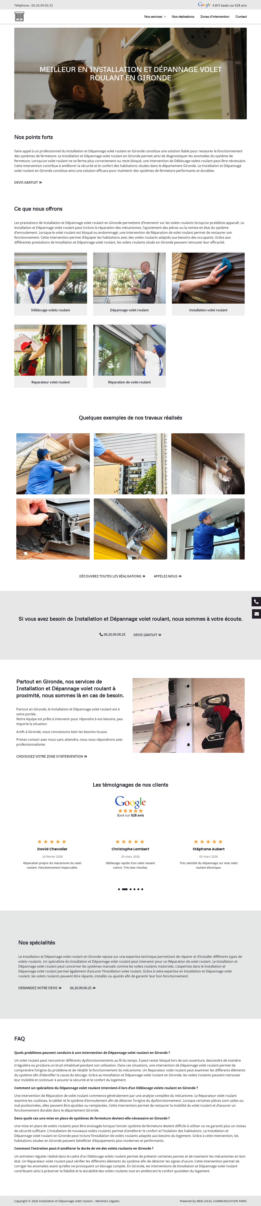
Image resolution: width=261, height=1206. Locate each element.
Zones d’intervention (214, 16)
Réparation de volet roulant (129, 382)
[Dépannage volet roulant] (129, 278)
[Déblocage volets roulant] (50, 278)
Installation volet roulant (208, 310)
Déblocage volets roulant (50, 310)
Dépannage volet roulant (129, 310)
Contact (241, 16)
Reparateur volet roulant (50, 382)
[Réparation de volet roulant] (129, 350)
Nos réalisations (183, 16)
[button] (119, 889)
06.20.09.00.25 (42, 5)
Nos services (153, 16)
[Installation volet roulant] (208, 278)
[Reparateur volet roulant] (50, 350)
